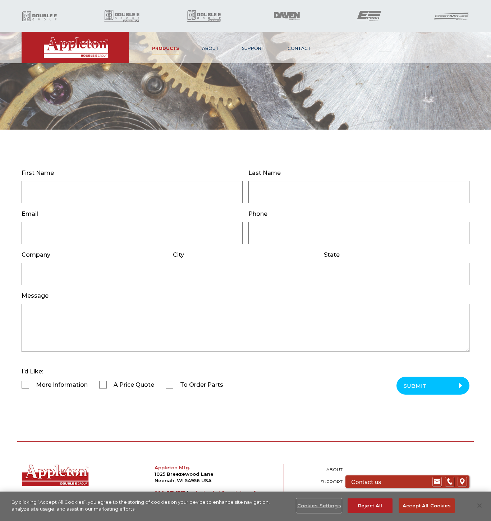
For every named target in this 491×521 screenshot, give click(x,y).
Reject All (370, 505)
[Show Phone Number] (449, 482)
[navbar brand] (75, 47)
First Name (38, 172)
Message (35, 295)
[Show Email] (437, 482)
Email (30, 213)
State (332, 254)
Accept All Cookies (427, 505)
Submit (415, 385)
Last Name (264, 172)
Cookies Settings (319, 505)
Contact (299, 48)
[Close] (479, 505)
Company (36, 254)
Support (253, 48)
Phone (257, 213)
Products (165, 48)
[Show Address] (462, 482)
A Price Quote (134, 384)
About (210, 48)
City (178, 254)
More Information (62, 384)
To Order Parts (201, 384)
